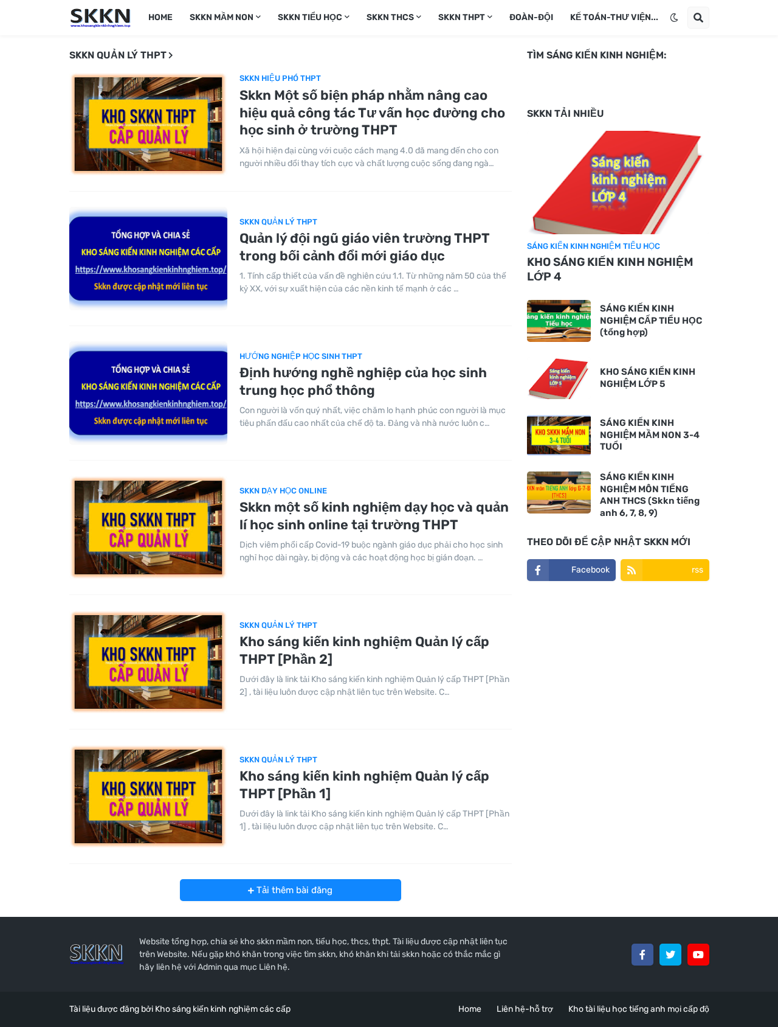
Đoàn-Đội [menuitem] (531, 17)
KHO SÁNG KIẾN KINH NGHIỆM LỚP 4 (610, 269)
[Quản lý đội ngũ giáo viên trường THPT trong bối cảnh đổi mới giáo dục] (148, 258)
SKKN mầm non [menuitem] (221, 17)
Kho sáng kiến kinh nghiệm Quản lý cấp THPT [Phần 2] (364, 650)
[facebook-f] (642, 955)
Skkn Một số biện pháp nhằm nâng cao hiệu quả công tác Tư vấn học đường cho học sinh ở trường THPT (372, 112)
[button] (674, 18)
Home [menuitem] (160, 17)
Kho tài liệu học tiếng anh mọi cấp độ (638, 1009)
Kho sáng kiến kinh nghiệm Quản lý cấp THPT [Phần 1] (364, 785)
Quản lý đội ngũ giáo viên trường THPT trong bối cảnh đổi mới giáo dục (364, 247)
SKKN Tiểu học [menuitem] (310, 17)
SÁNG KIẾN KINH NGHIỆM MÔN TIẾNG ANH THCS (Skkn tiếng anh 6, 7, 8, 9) (650, 495)
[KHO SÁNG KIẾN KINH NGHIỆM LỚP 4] (618, 182)
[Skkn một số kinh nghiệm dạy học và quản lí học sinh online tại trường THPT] (148, 527)
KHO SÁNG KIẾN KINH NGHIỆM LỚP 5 (647, 377)
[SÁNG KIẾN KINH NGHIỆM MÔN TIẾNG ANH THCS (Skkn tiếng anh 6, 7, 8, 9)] (559, 493)
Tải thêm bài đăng (293, 890)
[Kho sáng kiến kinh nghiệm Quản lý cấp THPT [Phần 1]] (148, 796)
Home (469, 1009)
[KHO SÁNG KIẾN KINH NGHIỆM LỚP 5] (559, 378)
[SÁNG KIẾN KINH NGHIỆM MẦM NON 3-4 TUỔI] (559, 435)
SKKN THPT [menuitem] (461, 17)
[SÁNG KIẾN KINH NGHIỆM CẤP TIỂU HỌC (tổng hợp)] (559, 321)
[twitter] (670, 955)
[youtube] (698, 955)
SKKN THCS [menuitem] (390, 17)
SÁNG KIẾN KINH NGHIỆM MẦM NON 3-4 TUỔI (650, 434)
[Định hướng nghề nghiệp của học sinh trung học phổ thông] (148, 393)
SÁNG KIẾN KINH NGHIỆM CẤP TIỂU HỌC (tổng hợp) (651, 320)
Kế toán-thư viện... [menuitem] (614, 17)
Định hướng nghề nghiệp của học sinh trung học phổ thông (363, 381)
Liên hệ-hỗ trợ (525, 1009)
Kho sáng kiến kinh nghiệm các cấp (223, 1009)
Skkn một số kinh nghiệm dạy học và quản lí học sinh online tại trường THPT (374, 516)
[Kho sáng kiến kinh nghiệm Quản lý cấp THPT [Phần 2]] (148, 662)
